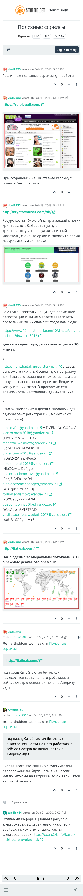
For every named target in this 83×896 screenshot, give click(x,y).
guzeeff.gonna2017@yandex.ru (27, 504)
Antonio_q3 (15, 710)
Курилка (24, 36)
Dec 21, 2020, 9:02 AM (51, 812)
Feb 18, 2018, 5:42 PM (49, 305)
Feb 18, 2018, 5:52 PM (48, 637)
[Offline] (5, 69)
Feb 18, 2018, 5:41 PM (49, 205)
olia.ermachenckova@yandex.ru (28, 474)
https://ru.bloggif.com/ (21, 104)
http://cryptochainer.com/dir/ (27, 212)
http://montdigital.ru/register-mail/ (30, 366)
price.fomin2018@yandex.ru (25, 453)
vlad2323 (14, 69)
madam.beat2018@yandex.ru (26, 463)
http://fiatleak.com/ (19, 548)
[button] (6, 890)
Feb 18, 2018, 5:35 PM (49, 97)
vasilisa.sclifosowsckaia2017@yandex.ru (35, 514)
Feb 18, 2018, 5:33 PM (49, 69)
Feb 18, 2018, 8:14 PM (48, 715)
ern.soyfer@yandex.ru (20, 428)
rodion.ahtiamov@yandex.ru (25, 494)
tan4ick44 (15, 812)
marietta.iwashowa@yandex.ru (27, 443)
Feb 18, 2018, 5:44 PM (49, 542)
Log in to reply (67, 50)
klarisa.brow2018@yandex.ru (26, 433)
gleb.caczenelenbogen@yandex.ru (30, 484)
